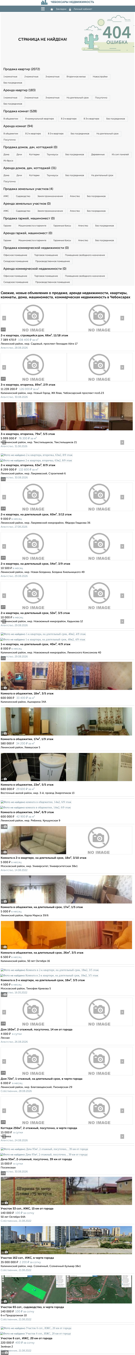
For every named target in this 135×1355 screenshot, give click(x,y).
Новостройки (100, 77)
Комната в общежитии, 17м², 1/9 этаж (27, 739)
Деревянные (98, 154)
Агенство (75, 196)
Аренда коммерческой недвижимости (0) (34, 268)
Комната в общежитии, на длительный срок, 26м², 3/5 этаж (42, 952)
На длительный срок (78, 98)
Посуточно (101, 98)
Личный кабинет (83, 9)
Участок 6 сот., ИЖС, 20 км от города (26, 1338)
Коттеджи (34, 154)
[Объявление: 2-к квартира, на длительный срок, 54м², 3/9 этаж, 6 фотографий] (34, 560)
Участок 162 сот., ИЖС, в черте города (27, 1258)
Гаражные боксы (62, 226)
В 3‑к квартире (91, 119)
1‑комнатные (10, 77)
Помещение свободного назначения (85, 255)
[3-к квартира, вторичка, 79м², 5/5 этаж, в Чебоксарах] (34, 430)
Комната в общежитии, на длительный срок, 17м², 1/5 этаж (42, 907)
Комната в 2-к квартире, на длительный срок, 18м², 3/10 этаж (43, 858)
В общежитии (11, 119)
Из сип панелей (120, 154)
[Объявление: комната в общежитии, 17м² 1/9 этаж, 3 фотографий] (66, 735)
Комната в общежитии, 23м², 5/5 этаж (27, 785)
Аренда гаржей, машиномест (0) (27, 233)
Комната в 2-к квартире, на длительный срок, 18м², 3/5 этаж (43, 980)
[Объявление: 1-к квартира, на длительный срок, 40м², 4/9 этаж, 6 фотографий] (43, 634)
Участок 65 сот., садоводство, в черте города (32, 1307)
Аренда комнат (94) (18, 126)
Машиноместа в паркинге (32, 226)
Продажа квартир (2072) (21, 69)
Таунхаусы (52, 154)
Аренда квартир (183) (19, 90)
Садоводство (23, 196)
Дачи (19, 154)
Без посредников (13, 83)
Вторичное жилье (76, 77)
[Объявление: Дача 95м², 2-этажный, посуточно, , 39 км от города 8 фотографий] (44, 1149)
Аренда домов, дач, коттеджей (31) (29, 168)
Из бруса (8, 161)
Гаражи (7, 226)
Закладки (61, 9)
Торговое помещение (46, 255)
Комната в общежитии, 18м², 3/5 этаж (27, 693)
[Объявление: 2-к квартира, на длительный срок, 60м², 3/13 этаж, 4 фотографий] (34, 510)
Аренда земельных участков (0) (27, 203)
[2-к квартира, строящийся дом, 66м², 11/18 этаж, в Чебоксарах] (34, 331)
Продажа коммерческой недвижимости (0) (36, 248)
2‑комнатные (31, 77)
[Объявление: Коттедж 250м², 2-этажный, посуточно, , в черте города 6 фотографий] (34, 1124)
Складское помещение (16, 261)
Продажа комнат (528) (20, 111)
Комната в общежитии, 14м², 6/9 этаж (27, 812)
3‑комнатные (52, 77)
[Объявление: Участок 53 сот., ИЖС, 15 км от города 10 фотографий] (66, 1204)
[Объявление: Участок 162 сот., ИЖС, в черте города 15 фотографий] (66, 1254)
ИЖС (6, 196)
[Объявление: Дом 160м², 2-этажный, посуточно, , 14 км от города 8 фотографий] (34, 1025)
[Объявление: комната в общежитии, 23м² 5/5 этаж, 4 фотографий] (66, 781)
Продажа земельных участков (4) (28, 189)
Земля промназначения (50, 196)
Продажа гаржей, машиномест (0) (29, 218)
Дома (6, 154)
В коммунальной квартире (39, 119)
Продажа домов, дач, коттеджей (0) (30, 147)
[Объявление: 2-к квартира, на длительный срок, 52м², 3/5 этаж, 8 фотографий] (34, 609)
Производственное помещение (52, 261)
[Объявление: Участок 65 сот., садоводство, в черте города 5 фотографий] (66, 1303)
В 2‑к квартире (68, 119)
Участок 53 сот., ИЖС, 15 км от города (27, 1208)
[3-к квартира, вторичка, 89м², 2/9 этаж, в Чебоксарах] (34, 381)
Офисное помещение (15, 255)
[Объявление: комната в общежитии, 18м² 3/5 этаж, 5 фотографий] (66, 689)
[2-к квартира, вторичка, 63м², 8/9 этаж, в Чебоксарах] (36, 454)
